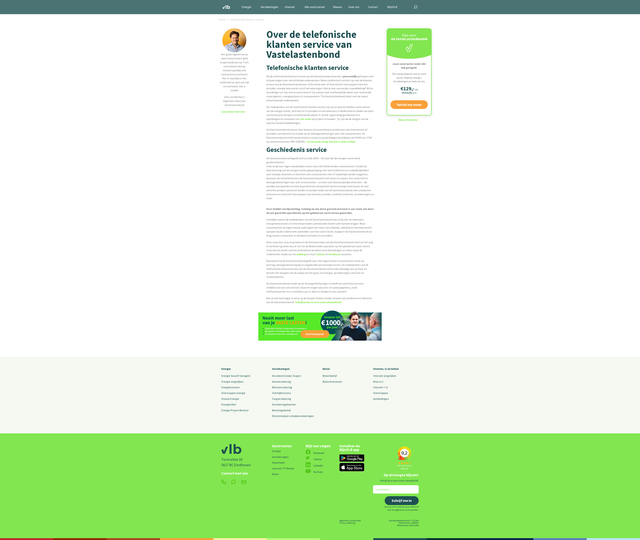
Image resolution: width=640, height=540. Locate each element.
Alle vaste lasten (314, 7)
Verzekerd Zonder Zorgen (286, 375)
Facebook (334, 254)
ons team (305, 119)
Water (326, 368)
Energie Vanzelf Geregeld (235, 375)
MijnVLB (392, 7)
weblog (301, 254)
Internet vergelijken (384, 375)
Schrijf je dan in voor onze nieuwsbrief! (318, 302)
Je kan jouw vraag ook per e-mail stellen (330, 141)
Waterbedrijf (329, 375)
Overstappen (380, 393)
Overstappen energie (233, 393)
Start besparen (315, 334)
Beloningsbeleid (281, 410)
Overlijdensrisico (281, 393)
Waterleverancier (332, 381)
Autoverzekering (281, 381)
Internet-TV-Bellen (283, 468)
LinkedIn (318, 465)
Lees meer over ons (233, 111)
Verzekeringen (269, 7)
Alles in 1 (378, 381)
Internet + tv (380, 387)
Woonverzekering (282, 387)
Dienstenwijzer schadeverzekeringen (293, 416)
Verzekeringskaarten (284, 404)
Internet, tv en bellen (386, 368)
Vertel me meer (409, 104)
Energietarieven (230, 387)
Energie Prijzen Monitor (235, 410)
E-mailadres (380, 487)
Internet (290, 7)
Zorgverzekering (281, 398)
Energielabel (228, 404)
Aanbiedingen (381, 398)
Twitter (320, 254)
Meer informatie (407, 119)
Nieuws (337, 7)
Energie (246, 7)
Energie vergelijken (232, 381)
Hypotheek (278, 462)
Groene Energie (230, 398)
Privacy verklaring (347, 523)
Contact (373, 7)
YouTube (318, 472)
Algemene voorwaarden (350, 520)
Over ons (353, 7)
